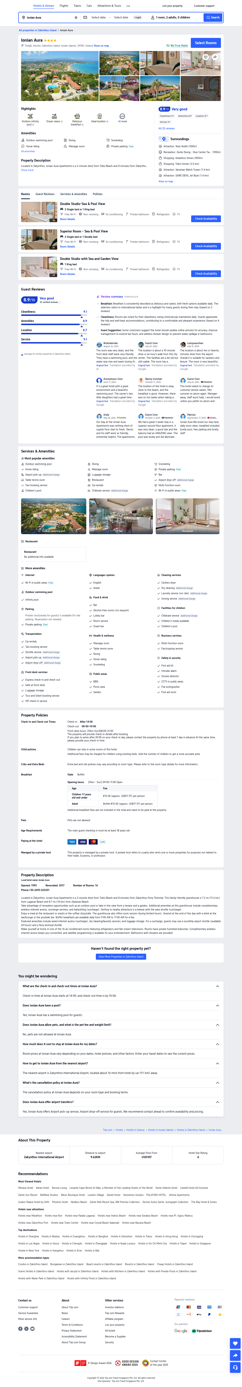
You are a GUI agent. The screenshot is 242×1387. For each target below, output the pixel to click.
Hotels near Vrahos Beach (112, 1215)
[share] (235, 1355)
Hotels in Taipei (178, 1243)
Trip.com (107, 1130)
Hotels (119, 1130)
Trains (77, 5)
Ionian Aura (32, 40)
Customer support (28, 1307)
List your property (114, 1324)
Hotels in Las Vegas (29, 1243)
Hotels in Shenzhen (121, 1236)
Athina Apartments (179, 1195)
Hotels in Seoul (50, 1243)
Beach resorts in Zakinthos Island (104, 1264)
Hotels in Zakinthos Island (191, 1130)
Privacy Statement (72, 1330)
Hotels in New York (28, 1250)
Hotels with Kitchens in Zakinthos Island (123, 1271)
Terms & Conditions (72, 1324)
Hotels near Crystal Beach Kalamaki (100, 1222)
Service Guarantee (28, 1313)
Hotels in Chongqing (192, 1236)
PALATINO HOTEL (156, 1195)
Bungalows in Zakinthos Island (66, 1264)
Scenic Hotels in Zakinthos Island (36, 1271)
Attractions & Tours (109, 5)
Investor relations (114, 1307)
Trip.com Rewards (114, 1313)
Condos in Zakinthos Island (32, 1264)
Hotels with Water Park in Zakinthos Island (41, 1278)
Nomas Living (59, 1187)
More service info (27, 1319)
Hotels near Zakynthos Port (33, 1222)
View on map (166, 181)
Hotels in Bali (92, 1250)
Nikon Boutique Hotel (73, 1195)
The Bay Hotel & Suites (204, 1202)
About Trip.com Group (74, 1342)
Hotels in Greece (135, 1130)
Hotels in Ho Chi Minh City (152, 1243)
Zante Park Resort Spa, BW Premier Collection (115, 1202)
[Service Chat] (235, 1367)
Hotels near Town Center (64, 1222)
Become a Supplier (115, 1336)
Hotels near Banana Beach (136, 1222)
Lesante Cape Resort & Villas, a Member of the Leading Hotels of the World (111, 1187)
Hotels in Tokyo (143, 1236)
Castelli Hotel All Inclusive (194, 1187)
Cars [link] (89, 5)
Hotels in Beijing (51, 1236)
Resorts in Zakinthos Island (139, 1264)
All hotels (110, 1330)
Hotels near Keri (53, 1215)
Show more (27, 170)
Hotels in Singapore (200, 1243)
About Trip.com (70, 1307)
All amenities (28, 151)
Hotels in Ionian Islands (160, 1130)
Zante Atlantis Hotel (166, 1187)
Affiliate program (114, 1319)
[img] (60, 76)
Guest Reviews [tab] (45, 194)
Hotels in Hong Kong (166, 1236)
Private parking (167, 469)
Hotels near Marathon (30, 1215)
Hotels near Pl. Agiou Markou (177, 1215)
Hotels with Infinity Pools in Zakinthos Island (91, 1278)
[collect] (235, 1343)
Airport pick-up (33, 474)
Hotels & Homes (43, 5)
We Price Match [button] (179, 45)
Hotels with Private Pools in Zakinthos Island (172, 1271)
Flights (64, 5)
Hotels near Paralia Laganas (80, 1215)
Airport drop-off (167, 480)
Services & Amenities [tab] (73, 194)
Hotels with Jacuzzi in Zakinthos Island (78, 1271)
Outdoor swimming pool (38, 464)
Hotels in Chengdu (72, 1243)
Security (109, 1342)
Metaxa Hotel (25, 1187)
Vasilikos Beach (79, 1202)
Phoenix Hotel (60, 1202)
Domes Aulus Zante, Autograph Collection (165, 1202)
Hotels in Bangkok (98, 1236)
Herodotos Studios (133, 1195)
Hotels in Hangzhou (53, 1250)
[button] (128, 6)
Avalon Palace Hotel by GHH (33, 1202)
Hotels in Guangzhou (73, 1236)
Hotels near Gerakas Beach (143, 1215)
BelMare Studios (49, 1195)
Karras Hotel (42, 1187)
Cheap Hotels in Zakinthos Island (175, 1264)
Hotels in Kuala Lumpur (122, 1243)
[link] (172, 6)
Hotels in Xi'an (74, 1250)
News (65, 1313)
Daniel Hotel (113, 1195)
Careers (66, 1319)
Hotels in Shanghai (28, 1236)
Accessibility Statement (74, 1336)
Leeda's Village (96, 1195)
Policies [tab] (98, 194)
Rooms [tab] (25, 194)
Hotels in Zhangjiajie (96, 1243)
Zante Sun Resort (27, 1195)
